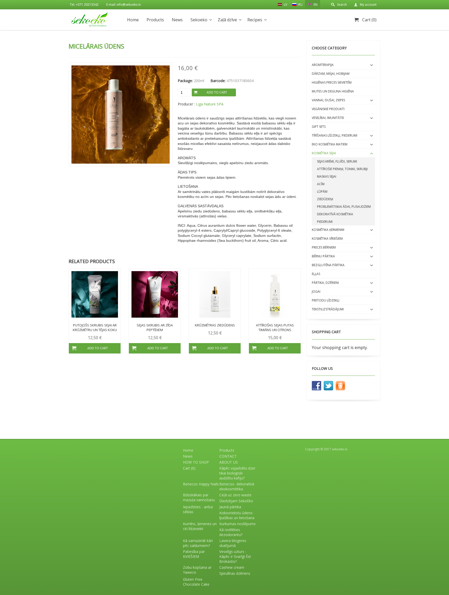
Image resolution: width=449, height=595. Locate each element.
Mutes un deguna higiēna (333, 91)
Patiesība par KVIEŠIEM (194, 554)
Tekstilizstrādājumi (328, 309)
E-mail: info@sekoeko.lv (123, 4)
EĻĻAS (316, 274)
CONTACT (228, 456)
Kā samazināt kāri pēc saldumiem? (198, 543)
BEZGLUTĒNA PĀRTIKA (328, 265)
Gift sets (319, 126)
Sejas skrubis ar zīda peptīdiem (155, 327)
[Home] (89, 19)
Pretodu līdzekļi (325, 300)
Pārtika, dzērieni (325, 282)
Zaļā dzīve (227, 20)
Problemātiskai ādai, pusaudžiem (344, 206)
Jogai (316, 291)
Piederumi (325, 221)
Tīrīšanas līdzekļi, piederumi (334, 135)
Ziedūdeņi (325, 199)
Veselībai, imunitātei (328, 118)
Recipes (254, 20)
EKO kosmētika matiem (329, 144)
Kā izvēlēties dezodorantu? (230, 532)
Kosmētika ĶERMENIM (328, 230)
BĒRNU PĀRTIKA (323, 256)
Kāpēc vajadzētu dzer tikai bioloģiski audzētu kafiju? (237, 473)
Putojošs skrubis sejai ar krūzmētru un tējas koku (95, 327)
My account (368, 4)
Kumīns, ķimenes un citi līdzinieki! (200, 526)
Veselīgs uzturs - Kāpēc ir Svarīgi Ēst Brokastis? (235, 556)
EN (315, 4)
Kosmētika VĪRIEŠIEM (327, 238)
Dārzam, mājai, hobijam (330, 73)
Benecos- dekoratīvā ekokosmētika (236, 486)
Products (155, 20)
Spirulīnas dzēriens (234, 573)
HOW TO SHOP (196, 462)
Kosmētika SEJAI (324, 153)
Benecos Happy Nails (201, 484)
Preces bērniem (324, 247)
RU (300, 4)
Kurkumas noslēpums (237, 523)
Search (342, 4)
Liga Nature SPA (209, 104)
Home (133, 20)
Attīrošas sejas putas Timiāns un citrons (275, 327)
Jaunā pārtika (230, 506)
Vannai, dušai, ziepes (328, 100)
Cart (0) (369, 20)
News (177, 20)
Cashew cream (231, 567)
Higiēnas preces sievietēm (332, 82)
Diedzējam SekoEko (236, 500)
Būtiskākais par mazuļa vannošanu (199, 497)
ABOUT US (228, 462)
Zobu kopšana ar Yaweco (197, 570)
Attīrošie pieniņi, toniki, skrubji (342, 169)
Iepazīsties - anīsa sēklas (198, 509)
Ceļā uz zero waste (235, 494)
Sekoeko (198, 20)
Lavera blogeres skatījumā (232, 543)
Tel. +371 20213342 (84, 4)
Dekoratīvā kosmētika (335, 214)
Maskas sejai (326, 176)
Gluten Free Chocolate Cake (196, 582)
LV (285, 4)
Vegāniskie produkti (328, 109)
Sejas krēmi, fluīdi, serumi (337, 161)
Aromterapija (323, 65)
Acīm (321, 184)
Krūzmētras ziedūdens (215, 325)
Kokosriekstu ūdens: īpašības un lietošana (236, 515)
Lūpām (322, 191)
